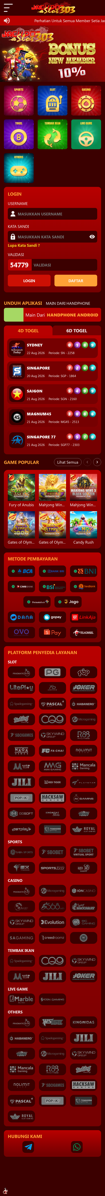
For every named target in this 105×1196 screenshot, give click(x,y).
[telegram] (28, 1147)
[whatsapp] (77, 1147)
